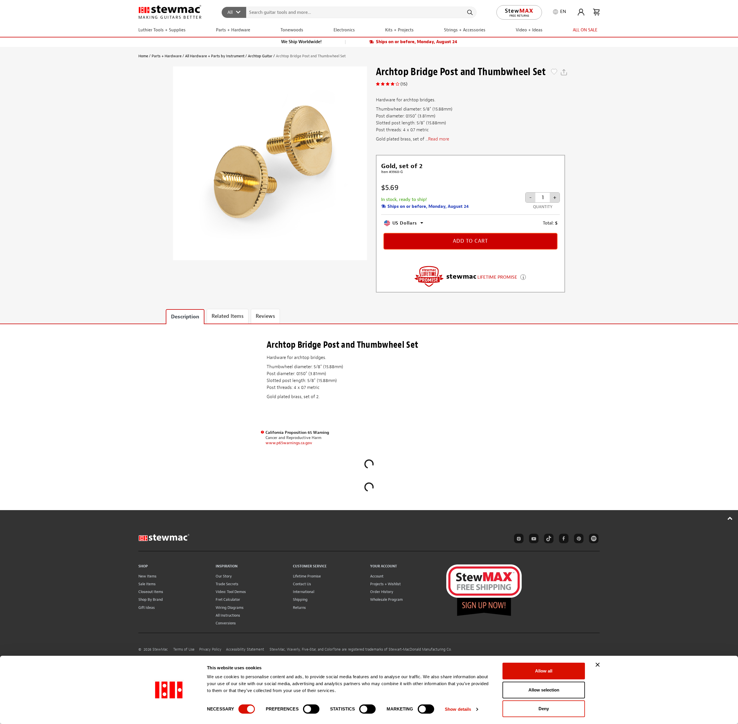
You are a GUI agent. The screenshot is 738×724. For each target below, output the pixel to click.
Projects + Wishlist (385, 584)
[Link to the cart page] (596, 12)
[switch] (311, 709)
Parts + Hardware (167, 56)
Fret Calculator (228, 599)
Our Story (224, 576)
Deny (544, 708)
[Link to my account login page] (581, 12)
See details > (523, 276)
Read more (438, 139)
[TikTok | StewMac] (548, 539)
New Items (147, 576)
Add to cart (470, 241)
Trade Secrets (227, 584)
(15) (403, 84)
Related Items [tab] (228, 316)
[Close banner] (598, 665)
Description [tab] (185, 316)
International (303, 591)
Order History (381, 591)
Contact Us (302, 584)
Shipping (300, 599)
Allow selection (543, 689)
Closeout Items (150, 591)
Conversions (226, 623)
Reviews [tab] (265, 316)
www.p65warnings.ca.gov (289, 442)
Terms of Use (184, 649)
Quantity (542, 206)
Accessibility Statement (245, 649)
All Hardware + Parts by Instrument (214, 56)
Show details (458, 709)
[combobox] (349, 12)
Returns (299, 607)
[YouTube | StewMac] (533, 539)
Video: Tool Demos (231, 591)
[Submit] (469, 12)
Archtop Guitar (260, 56)
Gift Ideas (146, 607)
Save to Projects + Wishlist (554, 72)
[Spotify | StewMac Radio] (592, 539)
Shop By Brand (150, 599)
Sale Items (147, 584)
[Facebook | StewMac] (562, 539)
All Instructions (228, 615)
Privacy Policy (210, 649)
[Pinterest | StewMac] (577, 539)
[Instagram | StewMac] (518, 539)
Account (376, 576)
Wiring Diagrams (230, 607)
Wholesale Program (386, 599)
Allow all (543, 670)
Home (143, 56)
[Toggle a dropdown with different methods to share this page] (563, 72)
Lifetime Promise (307, 576)
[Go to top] (730, 518)
